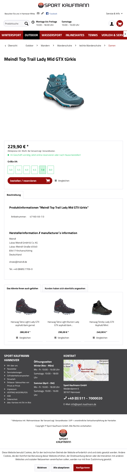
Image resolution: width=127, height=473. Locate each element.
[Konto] (111, 23)
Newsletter (11, 368)
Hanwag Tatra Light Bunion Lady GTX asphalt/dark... (63, 323)
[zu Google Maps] (38, 14)
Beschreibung (14, 194)
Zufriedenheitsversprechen (18, 375)
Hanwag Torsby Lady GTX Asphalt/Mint (101, 323)
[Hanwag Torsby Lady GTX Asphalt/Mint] (101, 307)
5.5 (18, 169)
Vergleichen (63, 180)
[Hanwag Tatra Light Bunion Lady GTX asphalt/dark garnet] (63, 307)
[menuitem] (16, 23)
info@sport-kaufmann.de (83, 404)
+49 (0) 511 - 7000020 (84, 398)
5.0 (10, 169)
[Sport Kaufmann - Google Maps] (92, 370)
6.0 (26, 169)
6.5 (34, 169)
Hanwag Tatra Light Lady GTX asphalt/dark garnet (25, 323)
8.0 (50, 169)
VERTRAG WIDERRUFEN (17, 392)
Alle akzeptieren (61, 467)
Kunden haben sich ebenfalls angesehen (65, 288)
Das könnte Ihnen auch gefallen (22, 288)
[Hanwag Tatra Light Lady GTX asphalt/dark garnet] (25, 307)
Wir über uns (12, 365)
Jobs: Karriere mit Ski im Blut (19, 402)
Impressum (12, 389)
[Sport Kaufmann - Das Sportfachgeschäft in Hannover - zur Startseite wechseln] (63, 5)
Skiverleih (11, 379)
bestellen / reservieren (23, 181)
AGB (9, 395)
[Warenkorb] (119, 23)
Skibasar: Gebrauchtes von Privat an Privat (18, 384)
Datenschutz (12, 399)
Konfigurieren (83, 467)
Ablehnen (42, 467)
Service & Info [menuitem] (113, 13)
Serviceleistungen (14, 372)
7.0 (42, 169)
